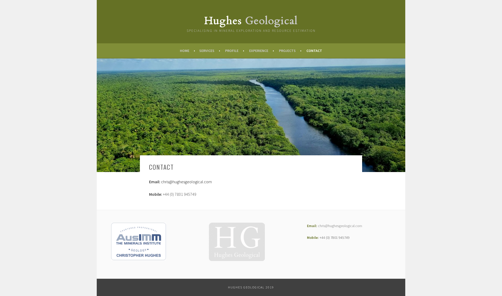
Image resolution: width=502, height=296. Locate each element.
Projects (287, 50)
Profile (231, 50)
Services (206, 50)
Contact (314, 50)
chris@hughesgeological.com (186, 181)
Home (184, 50)
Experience (258, 50)
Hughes (251, 21)
